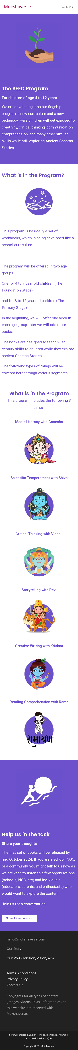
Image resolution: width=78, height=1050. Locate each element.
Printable (39, 1038)
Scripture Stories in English (22, 1034)
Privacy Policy (17, 979)
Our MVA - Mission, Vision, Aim (30, 958)
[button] (19, 918)
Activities (30, 1038)
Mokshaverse (17, 7)
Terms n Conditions (21, 973)
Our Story (14, 948)
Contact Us (15, 985)
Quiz (49, 1038)
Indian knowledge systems (52, 1034)
